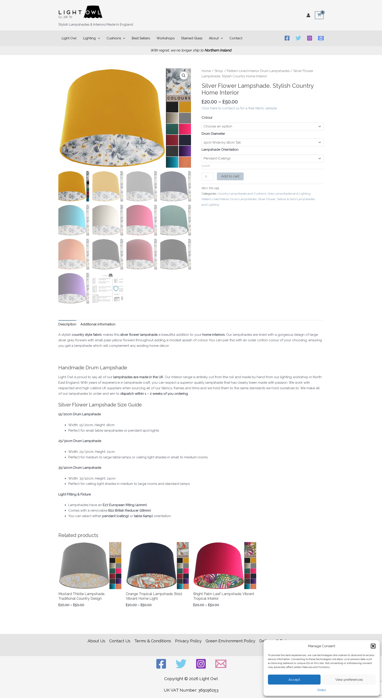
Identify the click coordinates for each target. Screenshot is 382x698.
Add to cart (230, 176)
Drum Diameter (213, 134)
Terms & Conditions (152, 641)
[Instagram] (309, 38)
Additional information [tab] (97, 324)
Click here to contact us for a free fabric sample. (239, 108)
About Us (96, 641)
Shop (219, 71)
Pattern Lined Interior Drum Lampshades (258, 71)
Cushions (114, 38)
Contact (235, 38)
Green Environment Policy (230, 641)
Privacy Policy (188, 641)
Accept (294, 680)
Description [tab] (67, 324)
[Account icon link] (308, 15)
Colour (207, 117)
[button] (373, 646)
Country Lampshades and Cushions (242, 193)
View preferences (349, 680)
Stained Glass (191, 38)
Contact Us (119, 641)
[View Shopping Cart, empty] (319, 15)
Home (206, 71)
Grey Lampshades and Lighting (288, 193)
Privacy (321, 689)
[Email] (321, 38)
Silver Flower (267, 199)
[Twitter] (298, 38)
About (214, 38)
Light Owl (69, 38)
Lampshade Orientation (220, 150)
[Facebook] (287, 38)
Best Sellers (141, 38)
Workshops (165, 38)
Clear (206, 165)
